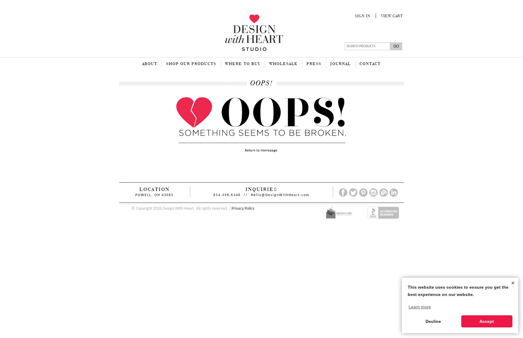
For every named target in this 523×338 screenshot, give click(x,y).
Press (314, 64)
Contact (370, 64)
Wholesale (283, 64)
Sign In (362, 16)
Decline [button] (433, 321)
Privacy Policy (243, 208)
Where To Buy (243, 64)
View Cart (392, 16)
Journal (340, 64)
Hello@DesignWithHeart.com (280, 195)
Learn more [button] (420, 306)
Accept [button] (486, 321)
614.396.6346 (227, 195)
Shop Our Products (191, 64)
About (149, 64)
